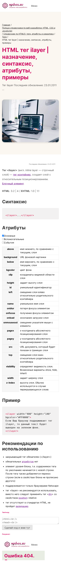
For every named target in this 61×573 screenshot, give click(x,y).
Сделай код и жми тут (17, 527)
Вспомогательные (14, 239)
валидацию (22, 506)
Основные (9, 235)
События (9, 242)
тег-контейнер (22, 174)
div (50, 494)
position (23, 497)
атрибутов (28, 461)
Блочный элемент (13, 183)
